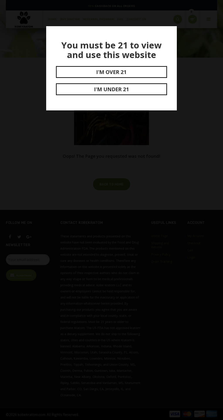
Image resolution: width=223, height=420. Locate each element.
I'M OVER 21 (111, 71)
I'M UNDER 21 (111, 89)
